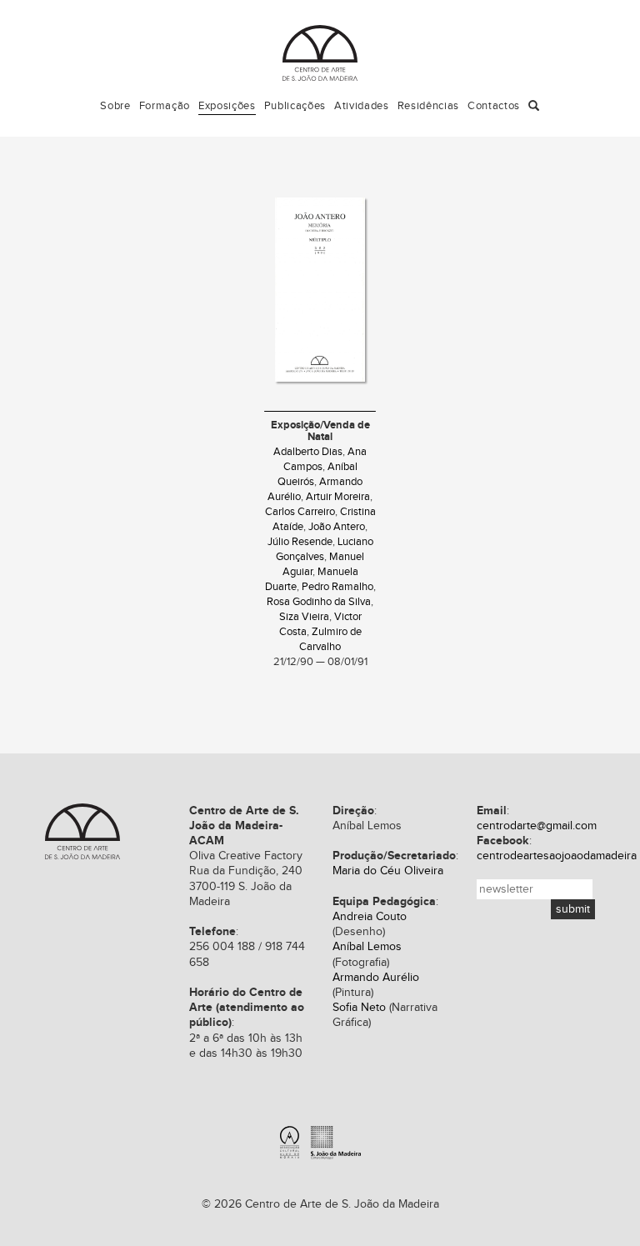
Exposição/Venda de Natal (320, 431)
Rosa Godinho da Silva (319, 602)
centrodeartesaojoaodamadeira (557, 856)
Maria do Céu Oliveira (387, 871)
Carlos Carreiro (300, 512)
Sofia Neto (359, 1007)
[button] (534, 106)
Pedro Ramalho (337, 587)
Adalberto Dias (307, 452)
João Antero (336, 527)
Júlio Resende (300, 542)
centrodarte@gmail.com (537, 826)
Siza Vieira (304, 617)
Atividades (361, 106)
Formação (164, 106)
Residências (428, 106)
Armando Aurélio (375, 977)
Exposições (227, 106)
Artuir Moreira (338, 497)
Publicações (295, 106)
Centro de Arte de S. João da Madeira (320, 53)
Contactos (494, 106)
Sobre (115, 106)
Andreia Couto (369, 916)
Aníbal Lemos (367, 946)
